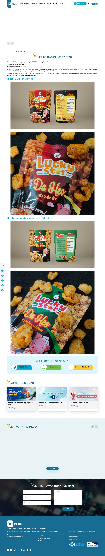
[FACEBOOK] (2, 280)
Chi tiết (10, 407)
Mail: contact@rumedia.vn (46, 540)
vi (93, 3)
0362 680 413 (81, 3)
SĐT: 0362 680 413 (14, 534)
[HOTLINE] (2, 270)
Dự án (49, 3)
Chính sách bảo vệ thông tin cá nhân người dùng (82, 531)
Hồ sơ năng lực (73, 539)
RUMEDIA (85, 550)
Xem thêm (52, 468)
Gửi (68, 509)
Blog (55, 3)
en (96, 3)
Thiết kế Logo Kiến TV (79, 403)
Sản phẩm (42, 3)
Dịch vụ (33, 3)
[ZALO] (2, 275)
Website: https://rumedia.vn (16, 536)
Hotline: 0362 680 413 (45, 538)
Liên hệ (61, 3)
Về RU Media (24, 3)
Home (8, 52)
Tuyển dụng (72, 534)
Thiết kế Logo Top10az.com (50, 403)
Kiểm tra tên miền (74, 536)
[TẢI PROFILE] (2, 285)
